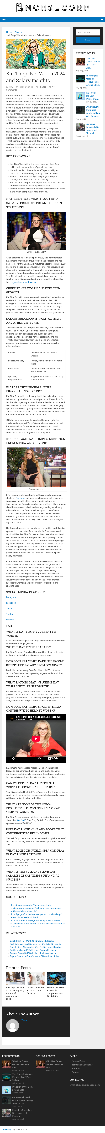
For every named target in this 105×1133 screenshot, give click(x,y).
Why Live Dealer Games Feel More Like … (93, 63)
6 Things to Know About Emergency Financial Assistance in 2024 (15, 993)
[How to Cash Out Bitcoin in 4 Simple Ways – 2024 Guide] (56, 978)
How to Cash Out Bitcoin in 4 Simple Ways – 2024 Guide (55, 991)
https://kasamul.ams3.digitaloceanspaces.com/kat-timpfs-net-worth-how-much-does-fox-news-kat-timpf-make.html (37, 923)
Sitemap (76, 1068)
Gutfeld (21, 820)
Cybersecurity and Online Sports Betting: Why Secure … (93, 111)
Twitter (9, 614)
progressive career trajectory (23, 282)
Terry (10, 87)
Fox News (20, 498)
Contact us (77, 1072)
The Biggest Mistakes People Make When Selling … (93, 80)
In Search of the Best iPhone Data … (92, 96)
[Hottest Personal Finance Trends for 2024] (36, 978)
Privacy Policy (78, 1061)
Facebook (11, 603)
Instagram (11, 597)
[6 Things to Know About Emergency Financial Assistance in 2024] (15, 978)
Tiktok (9, 608)
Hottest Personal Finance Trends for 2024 (35, 990)
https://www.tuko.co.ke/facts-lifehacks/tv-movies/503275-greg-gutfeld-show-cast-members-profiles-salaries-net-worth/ (35, 908)
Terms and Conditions (82, 1065)
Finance (42, 87)
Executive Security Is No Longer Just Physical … (92, 128)
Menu (5, 19)
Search (88, 40)
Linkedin (10, 620)
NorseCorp (6, 1129)
